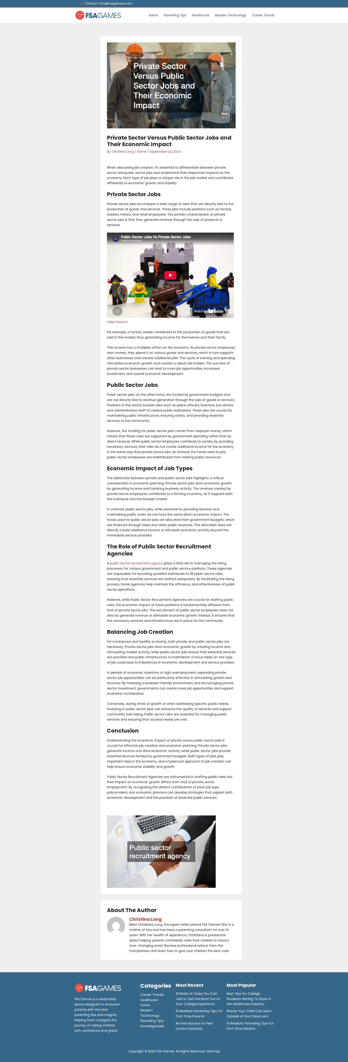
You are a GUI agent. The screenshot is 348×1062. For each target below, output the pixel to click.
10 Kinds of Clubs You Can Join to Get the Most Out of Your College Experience (198, 998)
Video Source (117, 322)
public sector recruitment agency (136, 563)
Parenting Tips (175, 15)
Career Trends (263, 15)
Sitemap (213, 1051)
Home (153, 15)
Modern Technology (230, 15)
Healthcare (200, 15)
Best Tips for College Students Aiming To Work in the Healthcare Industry (249, 998)
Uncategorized (152, 1026)
